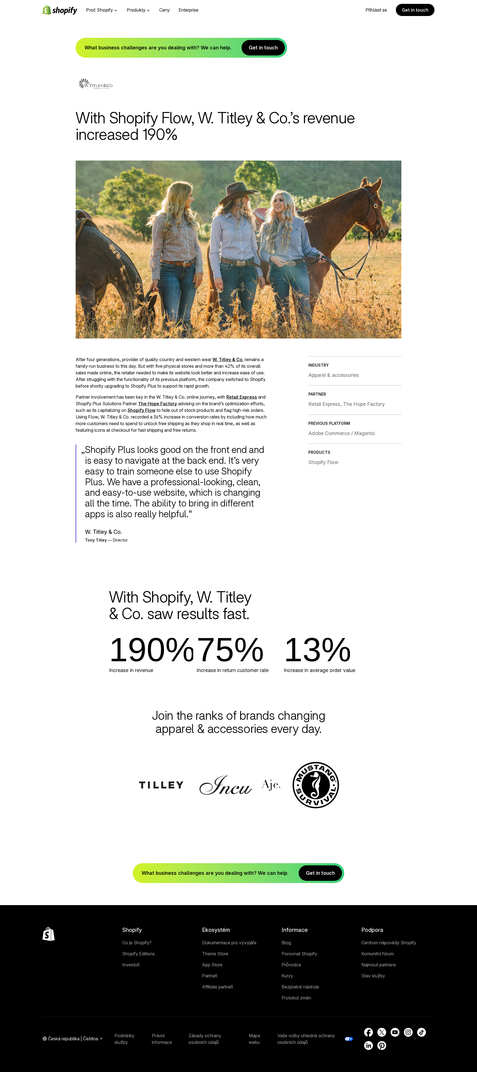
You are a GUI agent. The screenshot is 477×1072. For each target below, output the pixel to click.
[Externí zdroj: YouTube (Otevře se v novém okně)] (395, 1032)
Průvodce (291, 964)
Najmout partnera (378, 964)
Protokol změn (296, 998)
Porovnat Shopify (299, 953)
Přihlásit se (376, 10)
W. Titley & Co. (228, 359)
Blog (286, 942)
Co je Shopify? (137, 942)
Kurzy (287, 975)
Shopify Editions (138, 953)
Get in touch (415, 10)
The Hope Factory (157, 403)
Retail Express (241, 397)
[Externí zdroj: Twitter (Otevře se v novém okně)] (381, 1032)
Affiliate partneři (217, 987)
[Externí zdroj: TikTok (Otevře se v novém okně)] (421, 1032)
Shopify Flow (141, 410)
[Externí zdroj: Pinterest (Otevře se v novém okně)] (381, 1045)
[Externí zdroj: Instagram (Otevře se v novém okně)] (408, 1032)
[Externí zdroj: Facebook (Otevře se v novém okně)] (368, 1032)
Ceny (164, 10)
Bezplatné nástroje (300, 987)
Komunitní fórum (377, 953)
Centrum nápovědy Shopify (388, 942)
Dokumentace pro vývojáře (229, 942)
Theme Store (215, 953)
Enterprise (188, 10)
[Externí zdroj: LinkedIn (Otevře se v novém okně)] (368, 1045)
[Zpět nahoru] (49, 934)
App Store (212, 964)
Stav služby (373, 975)
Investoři (131, 964)
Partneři (209, 975)
